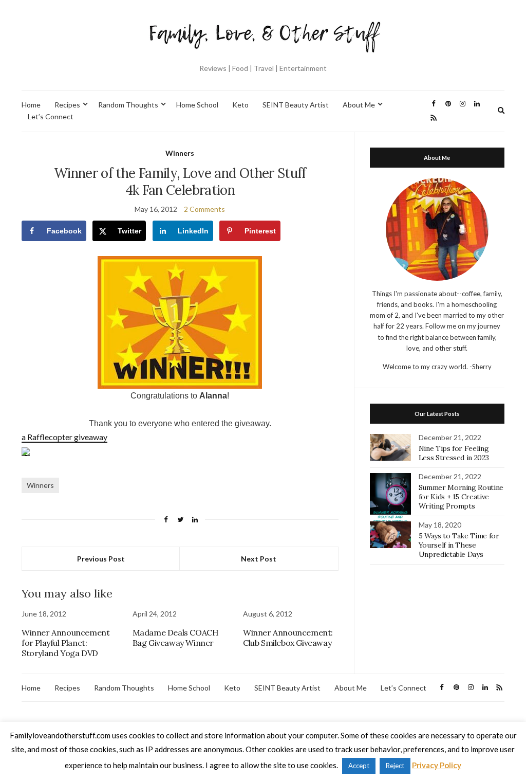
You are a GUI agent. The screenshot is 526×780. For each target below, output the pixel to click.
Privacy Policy (436, 765)
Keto (240, 104)
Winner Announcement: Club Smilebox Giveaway (288, 637)
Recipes (67, 104)
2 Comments (204, 209)
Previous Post (101, 558)
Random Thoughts (128, 104)
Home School (197, 104)
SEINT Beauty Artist (295, 104)
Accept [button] (358, 765)
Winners (179, 153)
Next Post (258, 558)
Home (31, 104)
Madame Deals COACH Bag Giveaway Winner (176, 637)
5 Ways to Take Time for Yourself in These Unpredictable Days (459, 545)
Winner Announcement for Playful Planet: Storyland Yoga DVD (65, 642)
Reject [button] (395, 765)
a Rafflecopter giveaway (64, 437)
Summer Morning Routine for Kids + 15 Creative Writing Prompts (461, 497)
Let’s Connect (50, 116)
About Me (359, 104)
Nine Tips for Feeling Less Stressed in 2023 (454, 453)
